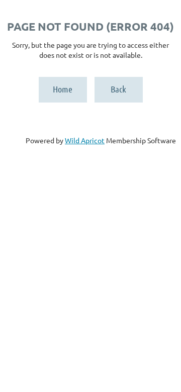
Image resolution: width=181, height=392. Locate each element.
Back (118, 88)
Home (62, 88)
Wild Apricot (85, 140)
